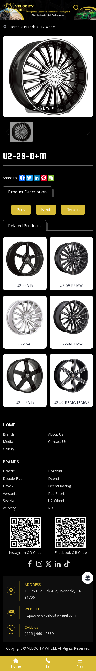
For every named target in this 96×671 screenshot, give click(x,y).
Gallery (8, 448)
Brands (30, 26)
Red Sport (56, 493)
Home (14, 26)
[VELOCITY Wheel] (18, 14)
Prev (21, 209)
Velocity (9, 508)
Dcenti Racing (59, 486)
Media (8, 441)
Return (73, 209)
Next (45, 209)
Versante (10, 493)
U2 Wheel (48, 26)
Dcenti (53, 478)
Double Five (13, 478)
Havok (8, 486)
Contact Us (57, 441)
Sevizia (8, 500)
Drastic (9, 471)
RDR (52, 508)
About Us (55, 434)
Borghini (55, 471)
